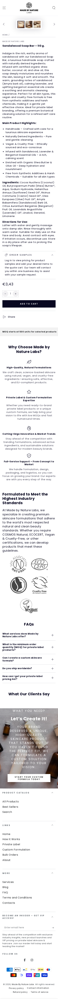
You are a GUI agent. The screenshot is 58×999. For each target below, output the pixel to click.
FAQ (5, 892)
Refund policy (20, 992)
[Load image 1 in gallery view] (20, 24)
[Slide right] (54, 24)
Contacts (8, 903)
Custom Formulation (16, 849)
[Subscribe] (54, 927)
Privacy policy (16, 988)
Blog (5, 887)
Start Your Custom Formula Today (29, 778)
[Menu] (4, 8)
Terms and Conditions (17, 897)
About (6, 860)
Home (5, 35)
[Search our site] (54, 8)
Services (8, 882)
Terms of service (39, 992)
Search (7, 812)
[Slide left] (3, 24)
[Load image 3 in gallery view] (37, 24)
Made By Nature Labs (13, 41)
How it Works (11, 839)
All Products (10, 801)
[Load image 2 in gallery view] (29, 24)
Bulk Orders (10, 855)
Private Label (11, 844)
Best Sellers (10, 807)
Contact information (38, 988)
